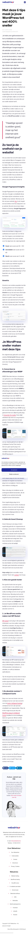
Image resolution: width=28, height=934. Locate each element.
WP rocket (5, 621)
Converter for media (10, 415)
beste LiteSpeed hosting (14, 703)
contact (16, 575)
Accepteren (14, 470)
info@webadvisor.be (16, 841)
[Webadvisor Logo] (8, 2)
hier (16, 201)
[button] (25, 2)
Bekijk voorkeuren (14, 474)
